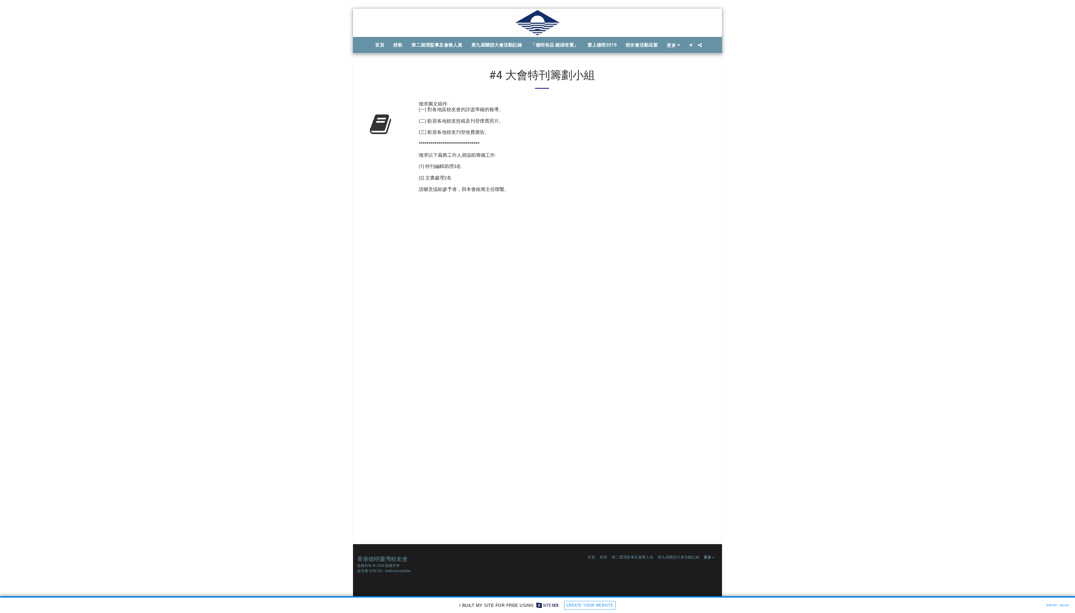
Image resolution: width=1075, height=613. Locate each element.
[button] (691, 45)
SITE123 (375, 571)
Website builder (398, 571)
